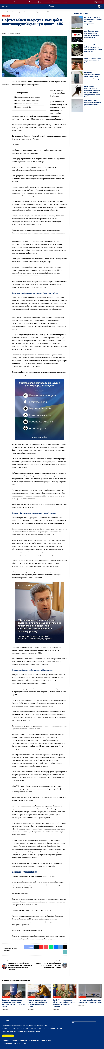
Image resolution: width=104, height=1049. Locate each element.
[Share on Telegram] (36, 28)
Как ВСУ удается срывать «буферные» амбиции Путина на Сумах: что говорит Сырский (64, 1003)
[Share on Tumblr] (25, 28)
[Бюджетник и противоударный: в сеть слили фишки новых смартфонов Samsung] (77, 77)
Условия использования (59, 2)
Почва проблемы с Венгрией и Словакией (27, 103)
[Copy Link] (44, 28)
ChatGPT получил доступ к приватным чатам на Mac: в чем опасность (92, 61)
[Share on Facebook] (3, 28)
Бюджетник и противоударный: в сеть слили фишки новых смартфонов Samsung (92, 75)
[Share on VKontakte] (33, 28)
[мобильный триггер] (3, 6)
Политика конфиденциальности (39, 2)
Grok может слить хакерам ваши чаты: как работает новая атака (92, 102)
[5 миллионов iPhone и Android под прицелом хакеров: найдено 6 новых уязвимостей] (77, 50)
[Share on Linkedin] (22, 28)
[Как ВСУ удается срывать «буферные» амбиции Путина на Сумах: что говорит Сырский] (64, 991)
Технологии (6, 15)
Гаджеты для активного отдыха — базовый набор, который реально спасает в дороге (38, 1003)
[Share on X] (7, 28)
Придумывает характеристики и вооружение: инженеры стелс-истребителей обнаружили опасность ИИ (92, 91)
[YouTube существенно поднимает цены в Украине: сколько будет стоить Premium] (77, 36)
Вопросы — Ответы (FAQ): (23, 107)
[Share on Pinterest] (14, 28)
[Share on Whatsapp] (18, 28)
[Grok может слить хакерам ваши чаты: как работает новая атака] (77, 105)
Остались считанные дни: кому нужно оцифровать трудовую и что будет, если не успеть (13, 1003)
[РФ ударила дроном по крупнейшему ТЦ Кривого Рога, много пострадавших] (77, 22)
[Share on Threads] (40, 28)
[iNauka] (52, 6)
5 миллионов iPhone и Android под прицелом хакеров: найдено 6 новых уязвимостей (93, 48)
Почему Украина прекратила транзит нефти (27, 100)
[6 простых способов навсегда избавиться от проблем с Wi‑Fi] (90, 991)
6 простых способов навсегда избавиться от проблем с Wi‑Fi (90, 1001)
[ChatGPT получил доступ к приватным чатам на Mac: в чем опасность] (77, 64)
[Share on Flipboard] (10, 28)
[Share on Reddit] (29, 28)
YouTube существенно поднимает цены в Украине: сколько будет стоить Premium (92, 34)
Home (3, 12)
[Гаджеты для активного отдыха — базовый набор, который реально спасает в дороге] (39, 991)
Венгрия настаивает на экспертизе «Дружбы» (28, 97)
